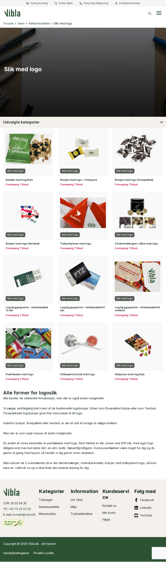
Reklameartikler (49, 507)
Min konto (109, 512)
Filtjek (106, 519)
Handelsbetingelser (16, 553)
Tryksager (46, 499)
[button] (150, 13)
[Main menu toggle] (159, 13)
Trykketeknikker (82, 513)
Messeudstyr (47, 513)
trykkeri (51, 543)
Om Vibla (77, 499)
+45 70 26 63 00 (19, 509)
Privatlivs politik (43, 553)
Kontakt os (109, 505)
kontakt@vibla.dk (24, 514)
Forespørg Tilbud (17, 184)
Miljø (74, 507)
